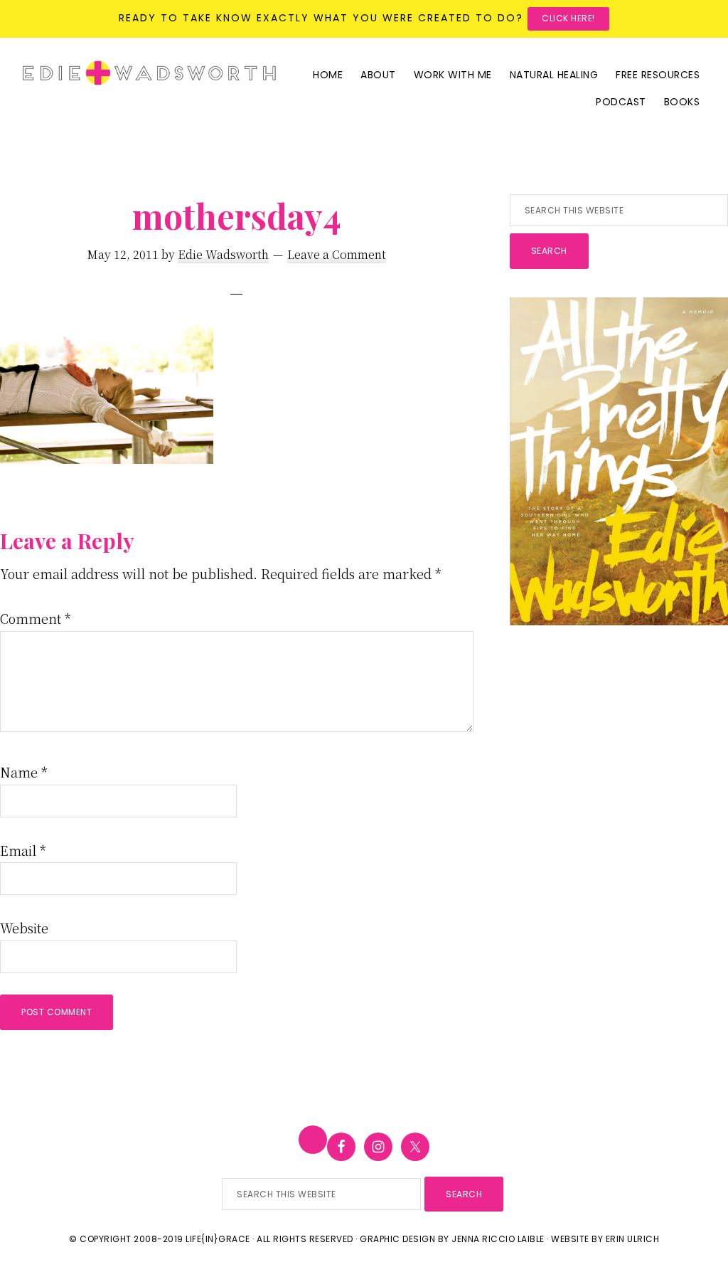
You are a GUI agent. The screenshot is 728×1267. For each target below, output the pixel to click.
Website (24, 927)
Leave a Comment (336, 254)
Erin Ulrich (633, 1239)
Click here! (568, 18)
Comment (35, 618)
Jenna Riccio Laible (498, 1239)
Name (24, 772)
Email (23, 850)
